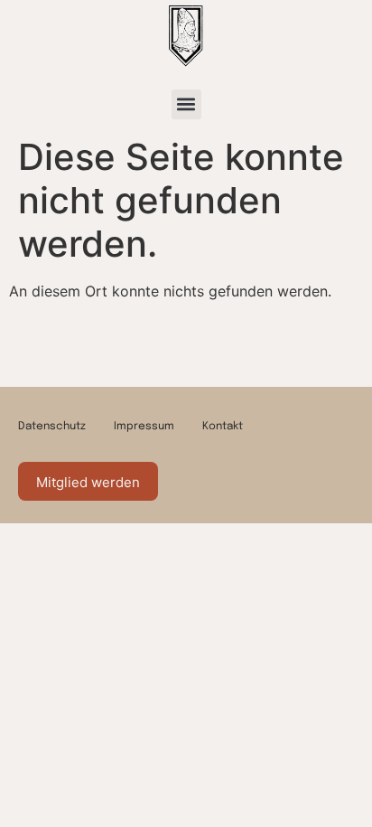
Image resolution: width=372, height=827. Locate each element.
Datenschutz (52, 426)
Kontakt (222, 426)
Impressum (144, 426)
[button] (186, 104)
